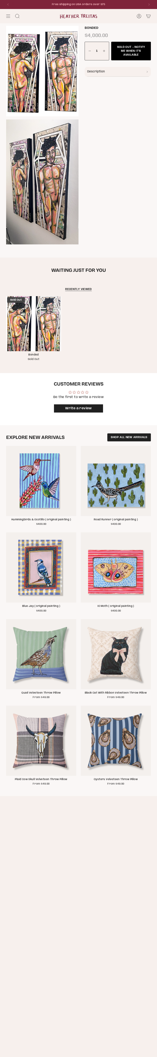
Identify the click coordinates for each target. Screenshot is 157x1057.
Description (96, 71)
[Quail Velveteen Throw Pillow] (41, 654)
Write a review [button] (78, 408)
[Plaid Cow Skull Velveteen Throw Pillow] (41, 741)
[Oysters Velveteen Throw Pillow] (116, 741)
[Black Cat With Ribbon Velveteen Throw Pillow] (116, 654)
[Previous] (8, 4)
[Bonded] (33, 323)
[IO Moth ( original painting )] (116, 567)
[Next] (149, 4)
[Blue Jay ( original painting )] (41, 567)
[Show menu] (8, 16)
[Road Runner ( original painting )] (116, 481)
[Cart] (148, 16)
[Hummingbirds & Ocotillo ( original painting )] (41, 481)
